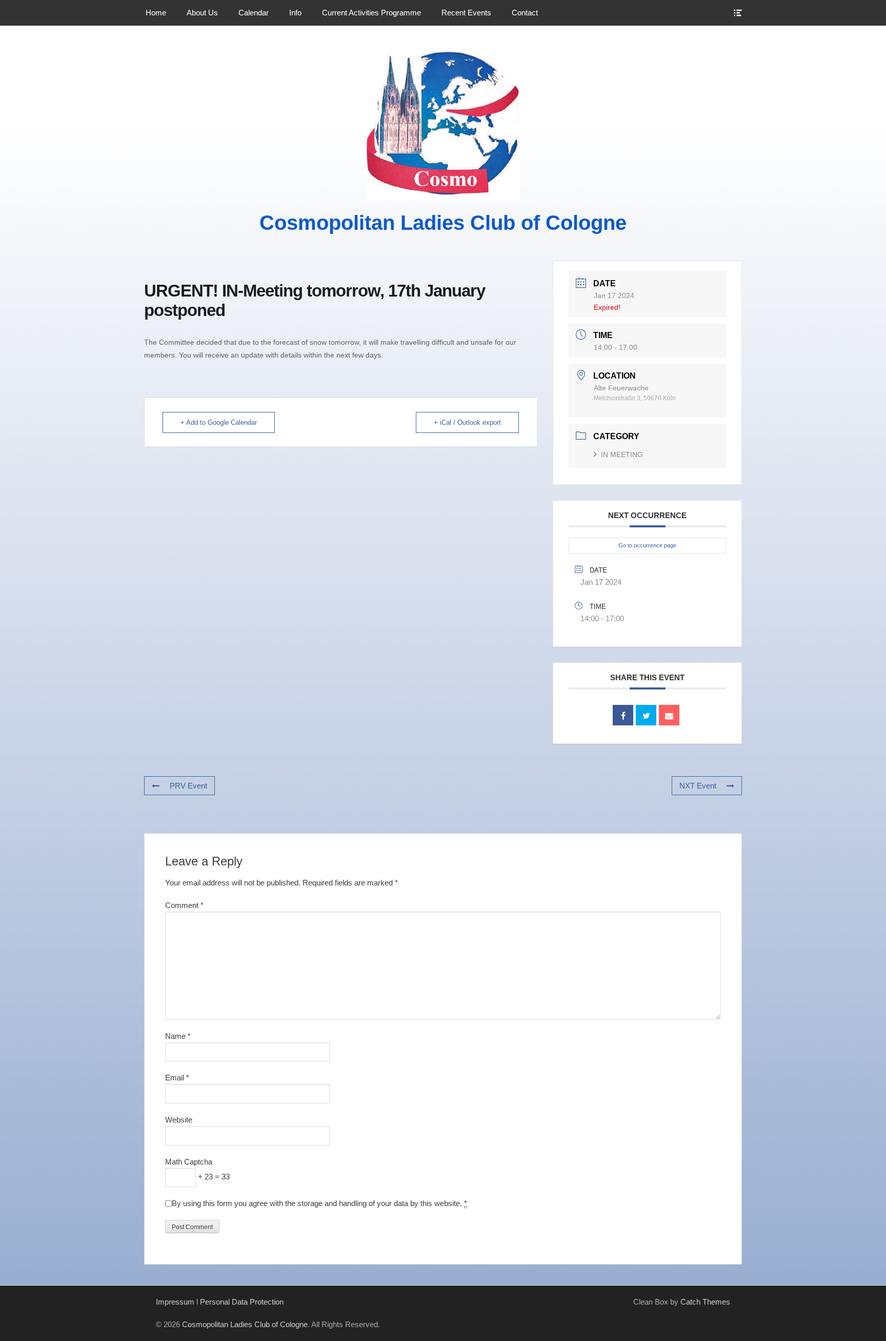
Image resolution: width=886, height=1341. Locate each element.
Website (178, 1119)
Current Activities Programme (371, 12)
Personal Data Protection (242, 1301)
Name (178, 1036)
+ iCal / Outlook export (467, 422)
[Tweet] (646, 715)
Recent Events (466, 12)
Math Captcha (188, 1161)
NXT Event (697, 785)
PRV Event (188, 785)
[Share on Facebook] (623, 715)
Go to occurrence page (647, 545)
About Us (202, 12)
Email (177, 1077)
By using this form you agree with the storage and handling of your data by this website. (319, 1203)
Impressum (175, 1301)
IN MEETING (622, 454)
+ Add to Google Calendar (218, 422)
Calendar (253, 12)
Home (156, 12)
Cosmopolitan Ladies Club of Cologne (443, 222)
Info (295, 12)
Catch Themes (705, 1301)
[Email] (669, 715)
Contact (525, 12)
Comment (184, 905)
